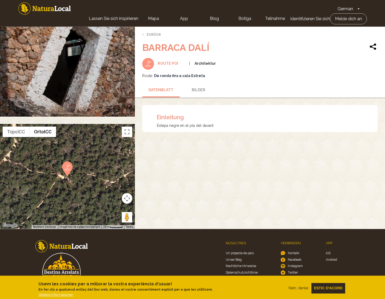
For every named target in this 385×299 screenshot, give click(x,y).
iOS (328, 253)
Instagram (295, 266)
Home (44, 8)
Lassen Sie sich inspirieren (113, 18)
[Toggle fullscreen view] (127, 132)
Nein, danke (298, 288)
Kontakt (293, 253)
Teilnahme (275, 18)
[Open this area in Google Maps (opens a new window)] (10, 225)
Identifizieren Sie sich (310, 18)
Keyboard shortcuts (44, 226)
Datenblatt (160, 90)
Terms (129, 226)
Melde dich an (348, 18)
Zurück (153, 34)
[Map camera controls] (127, 198)
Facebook (294, 260)
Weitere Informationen (55, 295)
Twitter (293, 272)
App (184, 18)
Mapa (153, 18)
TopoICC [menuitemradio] (16, 131)
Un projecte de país (240, 253)
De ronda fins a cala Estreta (179, 76)
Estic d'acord (328, 288)
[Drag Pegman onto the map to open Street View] (127, 217)
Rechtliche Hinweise (241, 266)
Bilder (198, 90)
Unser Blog (234, 260)
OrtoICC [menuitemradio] (43, 131)
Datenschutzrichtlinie (242, 272)
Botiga (244, 18)
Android (331, 260)
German (345, 8)
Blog (214, 18)
